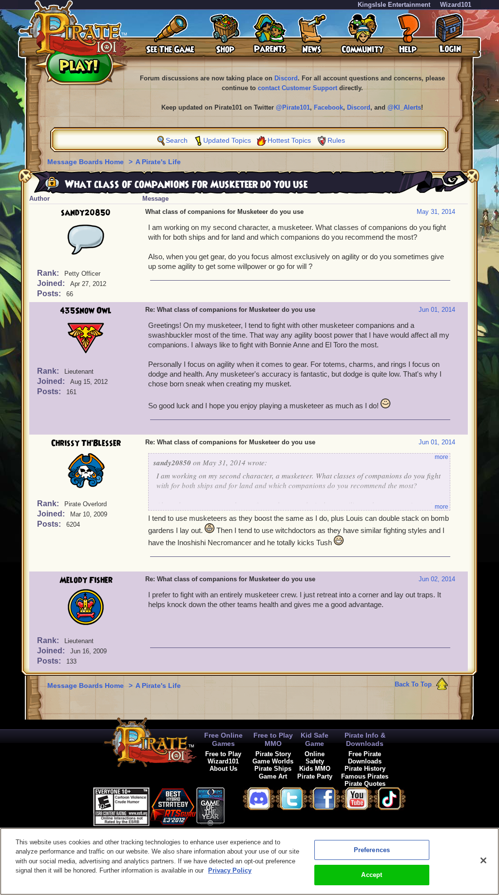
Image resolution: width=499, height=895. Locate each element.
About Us (223, 768)
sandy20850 (86, 213)
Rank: (49, 273)
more (441, 457)
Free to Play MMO (273, 739)
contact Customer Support (297, 88)
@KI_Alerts (404, 107)
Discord (286, 78)
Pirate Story (273, 754)
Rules (336, 140)
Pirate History (365, 768)
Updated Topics (227, 140)
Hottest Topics (289, 140)
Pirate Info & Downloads (365, 739)
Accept (371, 874)
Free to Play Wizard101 (223, 757)
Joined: (52, 283)
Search (177, 140)
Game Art (273, 776)
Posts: (50, 293)
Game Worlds (272, 761)
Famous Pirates (364, 776)
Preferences (372, 850)
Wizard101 (455, 4)
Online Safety (315, 757)
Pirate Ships (272, 768)
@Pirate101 (293, 107)
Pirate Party (314, 776)
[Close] (483, 860)
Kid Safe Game (314, 739)
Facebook (328, 107)
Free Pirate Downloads (365, 757)
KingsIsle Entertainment (394, 4)
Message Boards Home (86, 162)
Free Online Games (223, 739)
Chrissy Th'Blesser (86, 443)
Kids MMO (314, 768)
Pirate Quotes (365, 783)
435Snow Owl (86, 311)
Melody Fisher (86, 580)
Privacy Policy (229, 870)
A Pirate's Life (158, 162)
